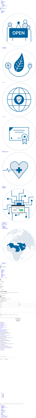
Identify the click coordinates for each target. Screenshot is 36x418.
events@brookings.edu (6, 339)
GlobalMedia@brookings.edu (2, 331)
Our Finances (3, 5)
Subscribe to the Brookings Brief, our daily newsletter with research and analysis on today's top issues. (9, 314)
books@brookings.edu (2, 341)
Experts (2, 0)
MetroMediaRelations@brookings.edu (3, 329)
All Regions (2, 272)
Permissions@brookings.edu (7, 335)
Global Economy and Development (4, 407)
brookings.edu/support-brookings (3, 337)
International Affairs (3, 10)
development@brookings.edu (8, 337)
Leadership (2, 409)
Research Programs (2, 1)
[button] (18, 295)
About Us (2, 3)
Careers (3, 4)
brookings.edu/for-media (2, 333)
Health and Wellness (3, 12)
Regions (2, 224)
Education (2, 11)
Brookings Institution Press (3, 410)
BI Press (3, 6)
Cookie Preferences (3, 411)
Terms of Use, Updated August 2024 (4, 416)
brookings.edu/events (2, 339)
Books (1, 413)
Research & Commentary (3, 275)
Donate (0, 404)
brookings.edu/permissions (2, 335)
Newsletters (2, 2)
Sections (1, 287)
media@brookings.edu (6, 333)
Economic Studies (2, 406)
